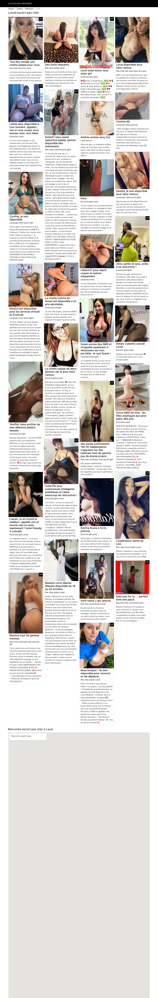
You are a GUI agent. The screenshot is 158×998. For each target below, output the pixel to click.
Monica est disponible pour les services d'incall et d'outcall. (25, 311)
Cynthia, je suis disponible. (19, 218)
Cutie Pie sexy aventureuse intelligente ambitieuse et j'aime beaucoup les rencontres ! (61, 490)
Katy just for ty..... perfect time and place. (132, 598)
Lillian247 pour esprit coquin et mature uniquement (94, 273)
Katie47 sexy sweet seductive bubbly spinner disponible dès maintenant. (60, 142)
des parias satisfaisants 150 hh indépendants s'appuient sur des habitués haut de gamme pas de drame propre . (96, 450)
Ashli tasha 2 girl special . (96, 600)
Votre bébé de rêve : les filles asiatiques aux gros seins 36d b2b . (131, 415)
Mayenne (29, 8)
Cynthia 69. (123, 121)
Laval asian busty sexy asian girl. (94, 72)
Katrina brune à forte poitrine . (93, 529)
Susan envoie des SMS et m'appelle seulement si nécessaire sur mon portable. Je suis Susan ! (96, 349)
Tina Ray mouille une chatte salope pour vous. (25, 63)
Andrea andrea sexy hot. (96, 137)
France (20, 8)
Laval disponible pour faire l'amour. (129, 66)
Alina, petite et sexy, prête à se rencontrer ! (132, 265)
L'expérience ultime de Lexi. (129, 542)
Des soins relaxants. (57, 64)
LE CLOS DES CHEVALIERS (20, 3)
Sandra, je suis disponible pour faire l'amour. (131, 192)
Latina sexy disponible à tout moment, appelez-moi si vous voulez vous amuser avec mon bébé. (24, 128)
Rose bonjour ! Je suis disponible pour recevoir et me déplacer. (95, 673)
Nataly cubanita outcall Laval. (130, 345)
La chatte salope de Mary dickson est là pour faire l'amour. (61, 371)
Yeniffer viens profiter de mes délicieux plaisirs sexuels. (25, 427)
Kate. (84, 198)
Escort (11, 8)
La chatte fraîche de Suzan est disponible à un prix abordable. (60, 301)
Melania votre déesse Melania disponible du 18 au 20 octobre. (60, 586)
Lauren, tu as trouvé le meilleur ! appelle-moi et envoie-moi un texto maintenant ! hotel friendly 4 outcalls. (26, 525)
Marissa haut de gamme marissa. (24, 637)
